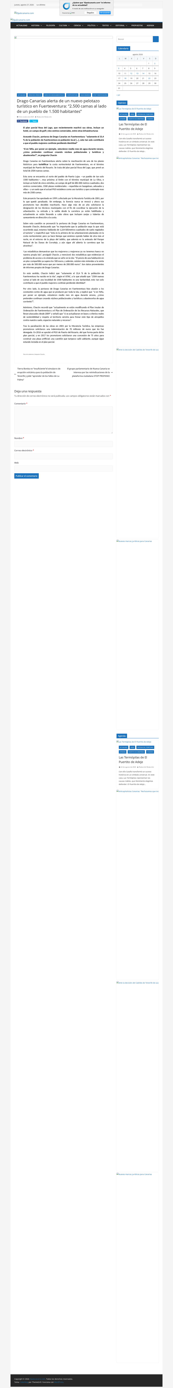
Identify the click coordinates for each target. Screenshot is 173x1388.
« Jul (118, 95)
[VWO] (72, 13)
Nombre (19, 438)
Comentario (20, 403)
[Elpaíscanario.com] (20, 19)
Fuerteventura (72, 95)
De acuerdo (105, 13)
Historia (35, 25)
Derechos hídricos (35, 95)
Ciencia (77, 25)
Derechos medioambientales (54, 95)
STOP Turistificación (100, 95)
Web (16, 462)
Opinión (122, 119)
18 (125, 78)
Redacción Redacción (44, 117)
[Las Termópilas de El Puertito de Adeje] (138, 108)
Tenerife (150, 119)
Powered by (66, 13)
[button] (40, 25)
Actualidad (21, 25)
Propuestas (137, 25)
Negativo (90, 13)
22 (149, 78)
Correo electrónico (24, 450)
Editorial (120, 25)
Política (91, 25)
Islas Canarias (85, 95)
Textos (105, 25)
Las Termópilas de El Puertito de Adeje (133, 126)
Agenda (150, 25)
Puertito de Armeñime (136, 119)
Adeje (132, 114)
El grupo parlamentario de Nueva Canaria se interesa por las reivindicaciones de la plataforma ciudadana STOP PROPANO (88, 372)
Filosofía (50, 25)
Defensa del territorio (145, 114)
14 (143, 73)
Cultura (63, 25)
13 (137, 73)
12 (131, 73)
